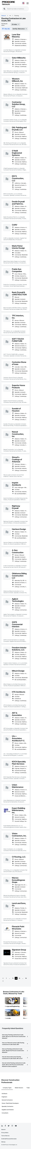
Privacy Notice (4, 1132)
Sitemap (3, 1141)
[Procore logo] (8, 2)
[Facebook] (5, 1126)
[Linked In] (2, 1126)
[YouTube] (16, 1126)
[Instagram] (12, 1126)
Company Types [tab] (7, 1087)
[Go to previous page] (3, 978)
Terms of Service (5, 1135)
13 (19, 978)
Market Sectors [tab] (19, 1087)
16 (26, 978)
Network (6, 4)
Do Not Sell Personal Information (9, 1138)
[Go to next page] (3, 981)
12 (16, 978)
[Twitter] (8, 1126)
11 (12, 978)
